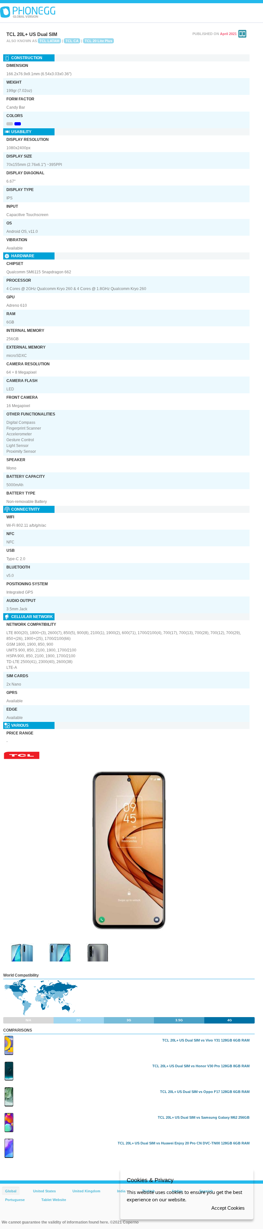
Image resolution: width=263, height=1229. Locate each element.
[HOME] (27, 12)
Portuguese (15, 1200)
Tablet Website (53, 1200)
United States (44, 1191)
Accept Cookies (228, 1208)
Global (10, 1191)
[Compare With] (242, 34)
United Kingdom (86, 1191)
